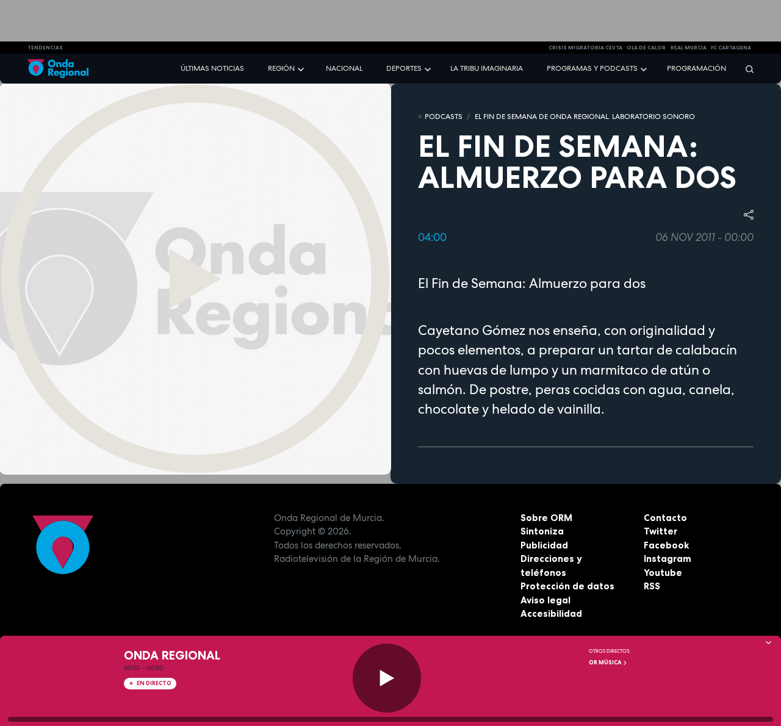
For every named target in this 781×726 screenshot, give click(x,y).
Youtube (663, 572)
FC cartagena (731, 48)
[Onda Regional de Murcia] (57, 68)
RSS (652, 586)
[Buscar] (746, 69)
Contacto (665, 517)
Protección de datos (567, 586)
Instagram (667, 558)
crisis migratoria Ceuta (585, 48)
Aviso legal (545, 600)
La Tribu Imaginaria (486, 68)
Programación (696, 68)
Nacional (344, 68)
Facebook (666, 545)
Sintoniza (542, 531)
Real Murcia (689, 48)
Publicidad (544, 545)
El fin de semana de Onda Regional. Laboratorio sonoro (585, 116)
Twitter (660, 531)
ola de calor (646, 48)
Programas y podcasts (592, 68)
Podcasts (443, 116)
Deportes (404, 68)
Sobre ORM (546, 517)
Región (281, 68)
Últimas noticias (212, 68)
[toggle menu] (302, 68)
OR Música (606, 662)
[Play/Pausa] (387, 678)
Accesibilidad (551, 613)
